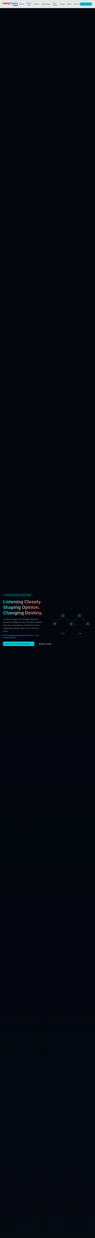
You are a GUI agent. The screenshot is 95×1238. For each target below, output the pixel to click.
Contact (76, 4)
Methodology (46, 4)
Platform (21, 4)
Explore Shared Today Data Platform (17, 644)
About (69, 4)
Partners (62, 4)
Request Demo (86, 4)
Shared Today (29, 4)
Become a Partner (45, 644)
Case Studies (55, 4)
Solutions (36, 4)
